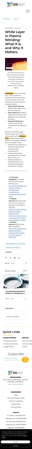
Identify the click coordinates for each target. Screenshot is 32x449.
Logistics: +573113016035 (16, 428)
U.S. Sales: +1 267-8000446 (16, 415)
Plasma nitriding (13, 248)
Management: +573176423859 (16, 418)
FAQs (16, 395)
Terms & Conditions (16, 401)
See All (25, 271)
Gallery (24, 347)
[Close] (29, 432)
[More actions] (26, 28)
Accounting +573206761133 (16, 421)
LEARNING (8, 252)
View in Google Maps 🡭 (15, 384)
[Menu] (28, 11)
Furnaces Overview (10, 341)
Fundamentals (8, 347)
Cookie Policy (16, 404)
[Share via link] (19, 258)
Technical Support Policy (16, 398)
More (16, 19)
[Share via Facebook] (6, 258)
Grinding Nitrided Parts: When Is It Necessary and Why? (16, 292)
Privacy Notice (16, 407)
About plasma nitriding (15, 244)
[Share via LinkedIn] (14, 258)
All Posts (6, 19)
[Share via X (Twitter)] (10, 258)
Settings (15, 446)
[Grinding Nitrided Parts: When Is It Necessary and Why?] (16, 281)
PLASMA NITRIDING (9, 338)
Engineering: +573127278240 (16, 424)
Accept (15, 442)
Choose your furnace (10, 344)
